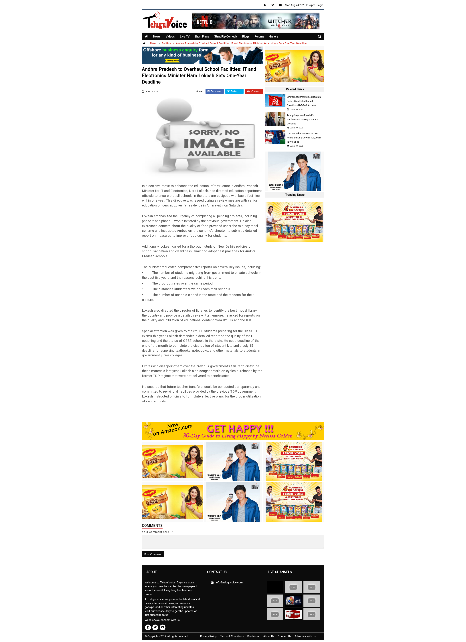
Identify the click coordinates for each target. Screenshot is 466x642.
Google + (255, 91)
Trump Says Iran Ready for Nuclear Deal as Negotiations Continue (302, 119)
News (157, 36)
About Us (268, 636)
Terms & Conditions (232, 636)
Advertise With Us (305, 636)
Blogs (246, 36)
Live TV (184, 36)
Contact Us (284, 636)
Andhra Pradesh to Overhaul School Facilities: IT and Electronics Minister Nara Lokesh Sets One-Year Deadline (241, 43)
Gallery (273, 36)
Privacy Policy (208, 636)
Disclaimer (253, 636)
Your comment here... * (158, 532)
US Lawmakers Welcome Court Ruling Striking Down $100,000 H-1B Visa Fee (304, 137)
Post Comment (152, 554)
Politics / (168, 43)
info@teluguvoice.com (228, 582)
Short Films (202, 36)
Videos (170, 36)
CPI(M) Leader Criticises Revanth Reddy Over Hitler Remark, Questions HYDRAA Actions (304, 101)
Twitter (233, 91)
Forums (259, 36)
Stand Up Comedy (225, 36)
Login (320, 5)
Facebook (215, 91)
